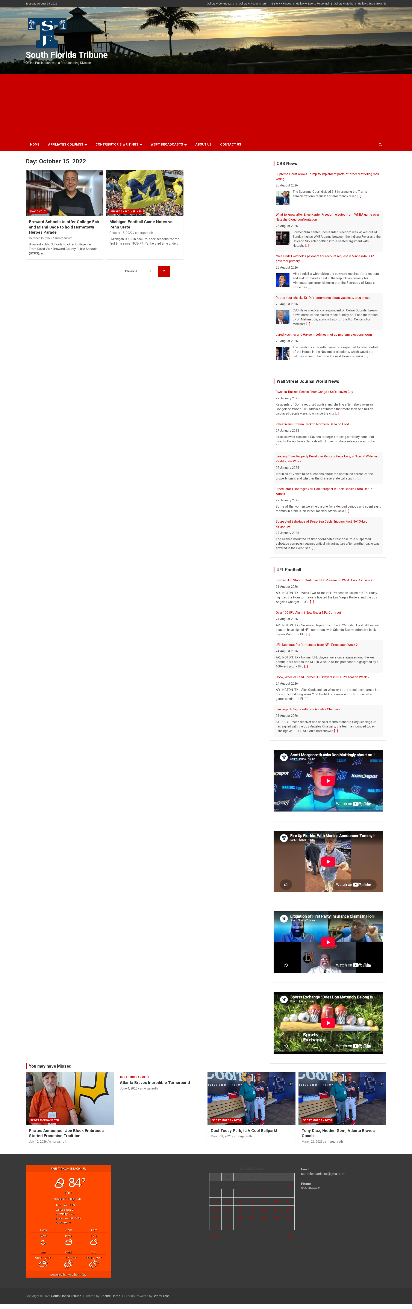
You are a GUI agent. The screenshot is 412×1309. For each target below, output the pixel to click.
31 (227, 1226)
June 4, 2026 (128, 1088)
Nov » (291, 1236)
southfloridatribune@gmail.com (323, 1174)
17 (227, 1209)
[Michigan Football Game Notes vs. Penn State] (145, 193)
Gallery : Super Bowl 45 (372, 3)
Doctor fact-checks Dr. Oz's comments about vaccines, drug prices (323, 294)
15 (288, 1201)
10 (227, 1201)
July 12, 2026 (38, 1141)
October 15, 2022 (40, 238)
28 (276, 1218)
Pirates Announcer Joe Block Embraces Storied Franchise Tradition (66, 1133)
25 (239, 1218)
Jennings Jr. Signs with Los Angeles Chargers (308, 707)
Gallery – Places (281, 3)
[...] (359, 193)
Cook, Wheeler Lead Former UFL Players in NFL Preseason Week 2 (322, 674)
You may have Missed (50, 1066)
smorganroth (64, 238)
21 (276, 1209)
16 (215, 1209)
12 (252, 1201)
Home (34, 144)
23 (215, 1218)
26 (252, 1218)
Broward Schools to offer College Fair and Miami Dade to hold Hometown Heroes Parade (64, 227)
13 (264, 1201)
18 (239, 1209)
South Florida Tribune (67, 55)
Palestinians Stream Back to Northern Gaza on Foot (312, 422)
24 (227, 1218)
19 (252, 1209)
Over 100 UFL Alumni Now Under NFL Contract (308, 610)
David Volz (38, 211)
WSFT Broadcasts (167, 144)
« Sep (213, 1236)
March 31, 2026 (221, 1136)
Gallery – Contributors (220, 3)
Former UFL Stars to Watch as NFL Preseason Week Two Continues (324, 578)
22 (288, 1209)
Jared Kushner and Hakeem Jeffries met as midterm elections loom (324, 331)
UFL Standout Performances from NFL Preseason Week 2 (317, 642)
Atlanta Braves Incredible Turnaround (155, 1082)
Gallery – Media (343, 3)
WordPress (162, 1296)
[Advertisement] (206, 106)
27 (264, 1218)
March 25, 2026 (312, 1141)
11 (239, 1201)
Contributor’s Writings (116, 144)
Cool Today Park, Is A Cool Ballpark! (244, 1130)
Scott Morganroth (44, 1120)
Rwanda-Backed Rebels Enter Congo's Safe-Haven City (314, 389)
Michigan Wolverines (126, 211)
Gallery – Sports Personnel (312, 3)
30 (215, 1226)
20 (264, 1209)
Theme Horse (110, 1296)
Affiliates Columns (65, 144)
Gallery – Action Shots (253, 3)
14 (276, 1201)
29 (288, 1218)
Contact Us (230, 144)
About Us (203, 144)
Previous (131, 271)
